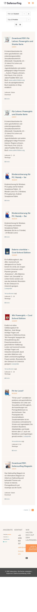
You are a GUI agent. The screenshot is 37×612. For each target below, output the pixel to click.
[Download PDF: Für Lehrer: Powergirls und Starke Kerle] (7, 40)
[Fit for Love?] (7, 392)
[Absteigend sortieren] (29, 14)
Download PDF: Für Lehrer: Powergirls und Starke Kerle (22, 41)
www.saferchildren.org (17, 80)
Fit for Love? (17, 391)
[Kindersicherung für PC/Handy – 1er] (7, 176)
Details (8, 99)
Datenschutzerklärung (20, 573)
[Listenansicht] (20, 25)
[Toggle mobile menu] (33, 3)
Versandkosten (8, 293)
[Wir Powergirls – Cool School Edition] (7, 317)
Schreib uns (20, 552)
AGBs (29, 573)
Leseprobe (8, 288)
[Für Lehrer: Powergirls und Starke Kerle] (7, 113)
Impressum (9, 573)
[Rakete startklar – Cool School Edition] (7, 251)
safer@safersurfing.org (20, 547)
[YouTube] (27, 558)
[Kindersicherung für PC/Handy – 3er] (7, 215)
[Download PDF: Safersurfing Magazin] (7, 465)
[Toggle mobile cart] (29, 3)
